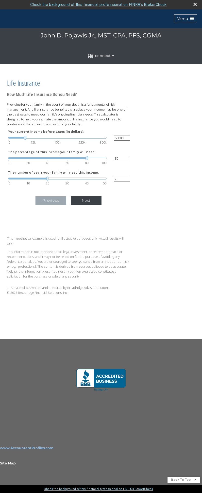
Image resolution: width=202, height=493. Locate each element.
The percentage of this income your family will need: (52, 152)
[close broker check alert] (195, 4)
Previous (51, 200)
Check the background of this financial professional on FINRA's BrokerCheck (98, 4)
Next (86, 200)
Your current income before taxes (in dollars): (46, 131)
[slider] (57, 138)
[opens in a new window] (101, 380)
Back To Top (181, 479)
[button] (185, 18)
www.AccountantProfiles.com (26, 448)
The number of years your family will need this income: (53, 172)
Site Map (8, 463)
